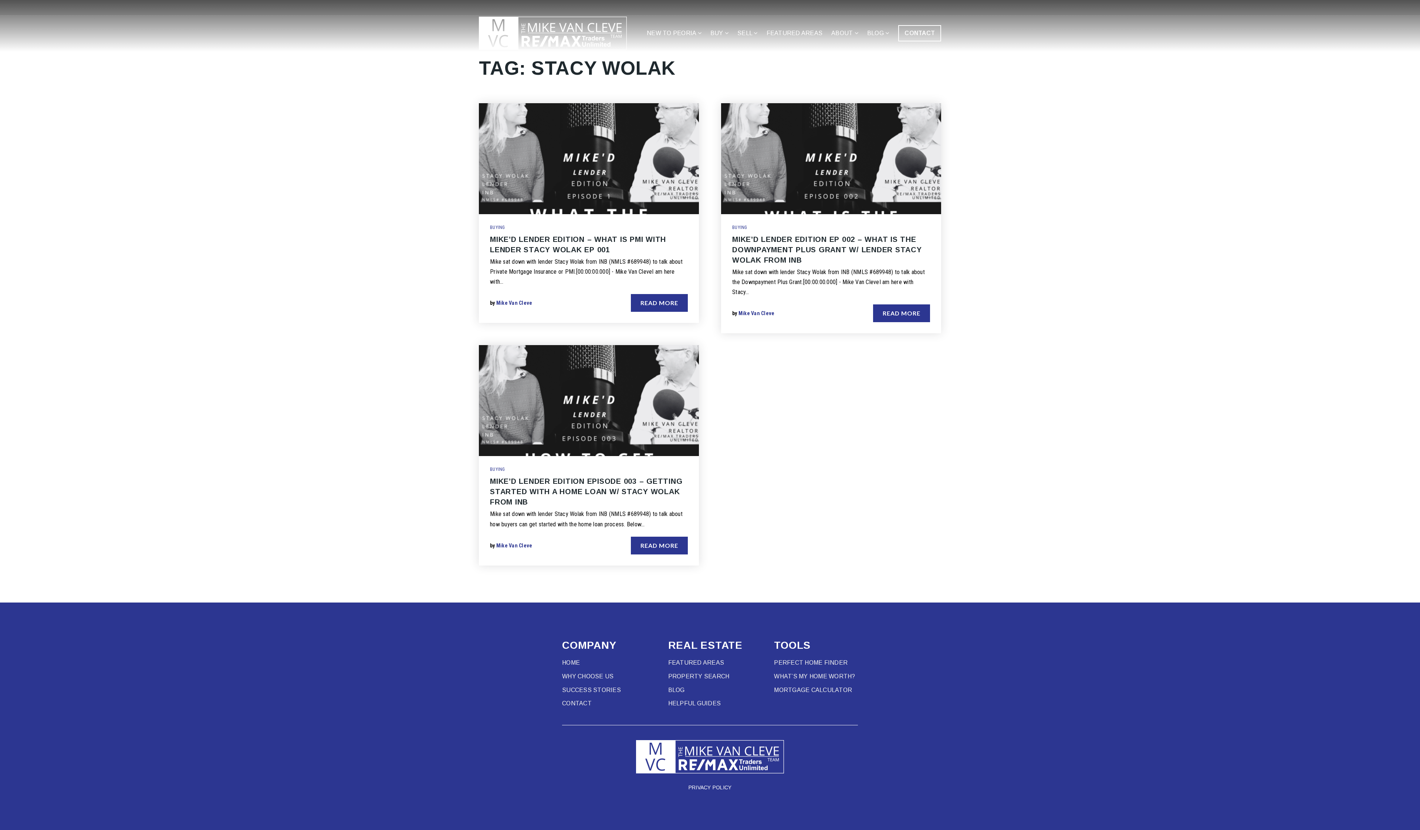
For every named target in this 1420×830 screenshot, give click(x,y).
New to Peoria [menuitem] (672, 33)
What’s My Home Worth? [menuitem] (814, 676)
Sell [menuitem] (745, 33)
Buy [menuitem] (717, 33)
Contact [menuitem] (577, 703)
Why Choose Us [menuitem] (587, 676)
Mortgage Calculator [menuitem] (813, 690)
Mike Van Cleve (514, 303)
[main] (710, 301)
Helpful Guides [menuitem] (694, 703)
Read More (659, 302)
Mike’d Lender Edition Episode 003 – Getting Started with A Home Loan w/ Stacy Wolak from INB (586, 491)
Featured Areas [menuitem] (795, 33)
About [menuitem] (843, 33)
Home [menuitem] (571, 662)
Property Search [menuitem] (699, 676)
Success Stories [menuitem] (591, 690)
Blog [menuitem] (876, 33)
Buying (497, 227)
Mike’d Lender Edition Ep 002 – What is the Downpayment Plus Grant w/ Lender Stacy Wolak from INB (827, 249)
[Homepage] (553, 33)
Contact (920, 33)
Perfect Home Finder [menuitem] (811, 662)
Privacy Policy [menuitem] (710, 787)
